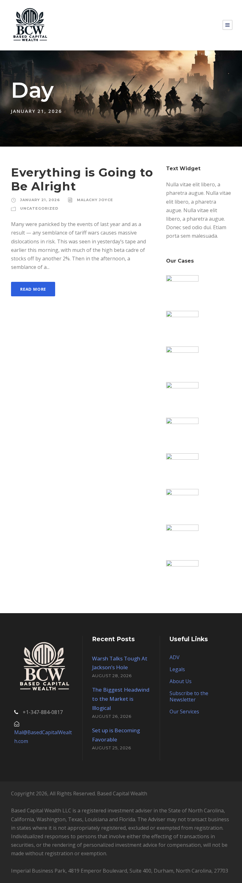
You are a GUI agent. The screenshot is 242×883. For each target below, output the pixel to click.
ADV (175, 657)
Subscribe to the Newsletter (189, 696)
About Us (181, 681)
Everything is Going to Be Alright (82, 179)
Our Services (184, 711)
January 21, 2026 (40, 200)
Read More (33, 289)
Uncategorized (39, 208)
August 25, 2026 (111, 747)
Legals (177, 669)
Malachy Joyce (95, 200)
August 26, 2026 (111, 716)
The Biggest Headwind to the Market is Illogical (120, 699)
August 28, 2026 (112, 675)
